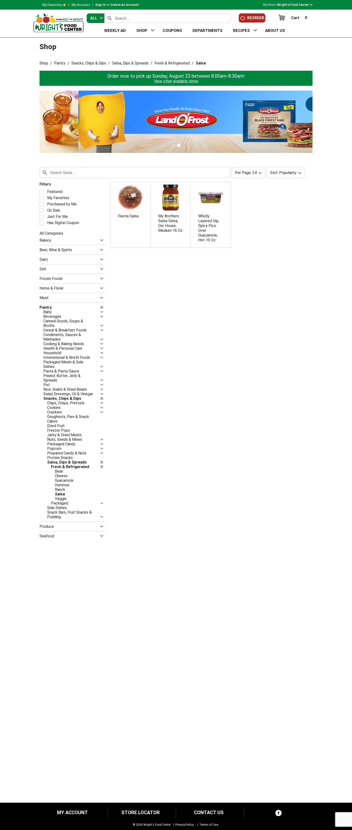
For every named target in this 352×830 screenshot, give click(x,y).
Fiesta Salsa (128, 216)
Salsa (201, 63)
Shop (44, 63)
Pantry (59, 63)
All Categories (51, 233)
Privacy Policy (184, 824)
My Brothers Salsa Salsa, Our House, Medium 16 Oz (170, 223)
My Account (81, 5)
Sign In (100, 4)
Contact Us (209, 812)
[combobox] (95, 18)
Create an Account (124, 4)
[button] (294, 4)
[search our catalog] (109, 18)
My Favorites (52, 5)
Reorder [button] (255, 18)
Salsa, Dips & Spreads (130, 63)
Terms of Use (208, 824)
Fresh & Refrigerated (172, 63)
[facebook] (278, 814)
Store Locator (140, 812)
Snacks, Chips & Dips (88, 63)
